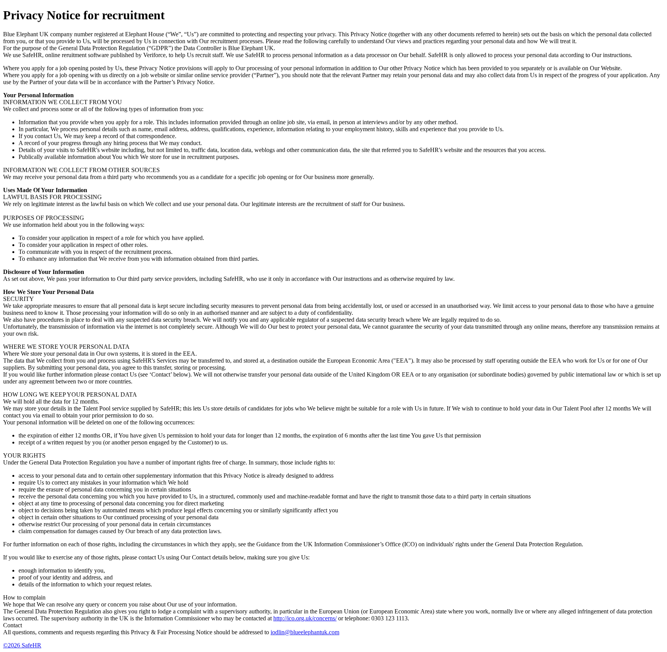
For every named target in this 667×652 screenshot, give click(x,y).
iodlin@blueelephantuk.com (305, 632)
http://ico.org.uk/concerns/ (305, 618)
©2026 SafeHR (22, 645)
